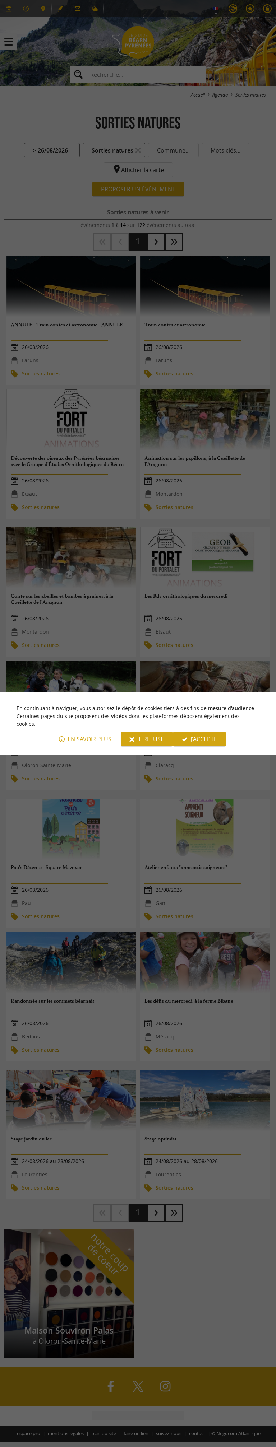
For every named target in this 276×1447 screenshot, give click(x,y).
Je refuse (150, 739)
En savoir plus (89, 739)
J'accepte (203, 739)
